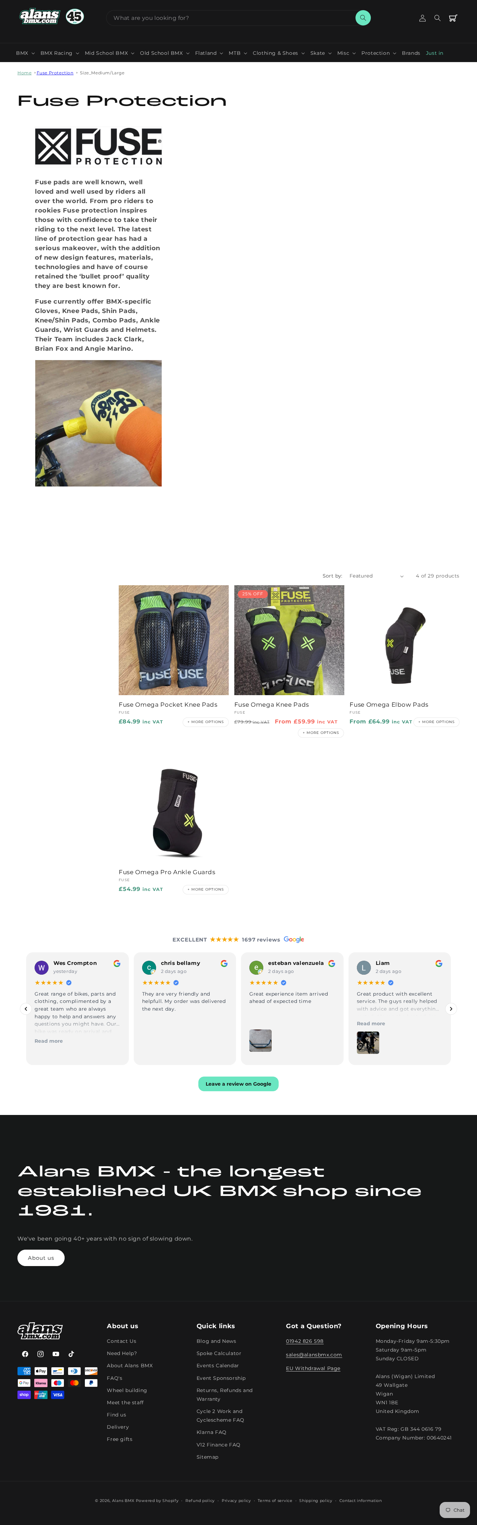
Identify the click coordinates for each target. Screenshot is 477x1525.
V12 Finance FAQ (219, 1445)
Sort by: (333, 576)
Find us (116, 1415)
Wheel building (127, 1390)
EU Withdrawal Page (313, 1369)
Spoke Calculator (219, 1354)
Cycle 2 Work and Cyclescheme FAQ (220, 1415)
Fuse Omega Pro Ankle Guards (167, 872)
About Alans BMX (130, 1366)
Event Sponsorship (221, 1378)
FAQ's (114, 1378)
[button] (25, 53)
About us (41, 1258)
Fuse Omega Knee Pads (271, 704)
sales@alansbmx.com (314, 1355)
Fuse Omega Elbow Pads (389, 704)
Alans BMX (123, 1500)
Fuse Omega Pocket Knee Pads (168, 704)
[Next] (451, 1008)
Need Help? (122, 1354)
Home (24, 72)
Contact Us (121, 1341)
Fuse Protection (55, 72)
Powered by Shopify (157, 1500)
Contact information (360, 1500)
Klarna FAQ (212, 1432)
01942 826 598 (305, 1341)
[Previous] (26, 1008)
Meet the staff (125, 1402)
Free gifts (119, 1439)
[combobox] (238, 18)
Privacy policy (236, 1500)
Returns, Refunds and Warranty (225, 1394)
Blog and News (216, 1341)
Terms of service (275, 1500)
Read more (49, 1040)
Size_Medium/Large (102, 72)
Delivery (118, 1427)
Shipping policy (315, 1500)
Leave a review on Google (238, 1084)
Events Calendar (218, 1366)
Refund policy (200, 1500)
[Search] (363, 17)
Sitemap (208, 1457)
